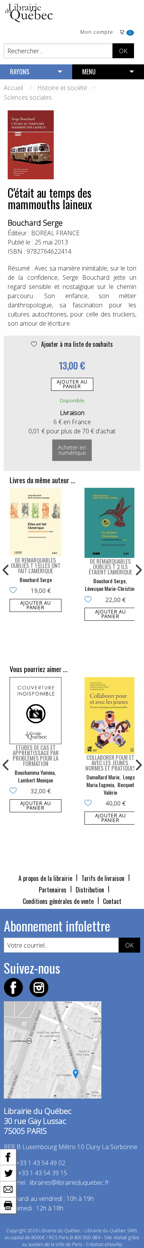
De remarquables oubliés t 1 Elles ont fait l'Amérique (36, 565)
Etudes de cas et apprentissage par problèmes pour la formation (36, 755)
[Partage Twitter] (8, 1172)
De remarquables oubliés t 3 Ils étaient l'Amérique (110, 566)
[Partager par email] (8, 1188)
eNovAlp (113, 1244)
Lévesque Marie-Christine (110, 588)
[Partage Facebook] (8, 1156)
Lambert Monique (35, 780)
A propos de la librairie (45, 878)
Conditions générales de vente (58, 901)
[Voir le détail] (35, 522)
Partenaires (52, 889)
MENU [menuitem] (89, 71)
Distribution (90, 889)
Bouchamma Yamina (35, 772)
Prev (6, 570)
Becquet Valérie (119, 788)
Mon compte (96, 32)
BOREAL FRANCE (55, 233)
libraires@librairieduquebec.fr (69, 1182)
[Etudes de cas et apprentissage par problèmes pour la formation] (35, 710)
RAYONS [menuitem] (19, 71)
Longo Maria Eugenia (110, 781)
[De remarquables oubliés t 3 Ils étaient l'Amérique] (110, 523)
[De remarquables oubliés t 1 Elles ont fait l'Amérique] (35, 522)
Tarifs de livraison (102, 878)
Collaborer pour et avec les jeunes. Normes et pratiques (110, 762)
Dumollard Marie (102, 777)
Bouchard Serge (35, 223)
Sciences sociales (28, 97)
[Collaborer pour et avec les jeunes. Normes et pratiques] (110, 715)
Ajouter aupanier (72, 384)
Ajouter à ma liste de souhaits (76, 344)
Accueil (13, 88)
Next (138, 570)
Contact (112, 901)
